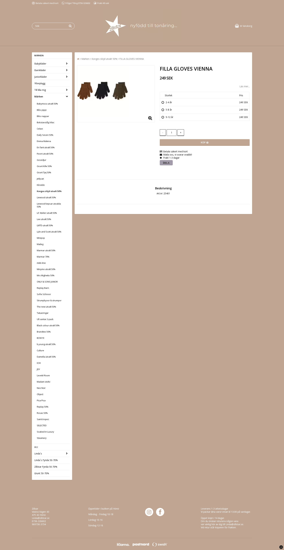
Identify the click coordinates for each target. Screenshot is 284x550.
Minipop (41, 237)
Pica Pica (41, 400)
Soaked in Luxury (45, 431)
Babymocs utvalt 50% (47, 103)
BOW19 (40, 337)
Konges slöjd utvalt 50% (49, 191)
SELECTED (42, 425)
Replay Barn (43, 287)
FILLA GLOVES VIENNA (131, 58)
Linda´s (38, 453)
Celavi (40, 128)
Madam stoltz (43, 381)
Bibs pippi (42, 109)
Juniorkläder (40, 76)
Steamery (42, 437)
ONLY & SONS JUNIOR (47, 281)
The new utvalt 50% (46, 306)
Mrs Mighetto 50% (45, 275)
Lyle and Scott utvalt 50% (49, 231)
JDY (38, 369)
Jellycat (40, 178)
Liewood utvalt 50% (46, 197)
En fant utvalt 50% (46, 147)
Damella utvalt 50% (46, 356)
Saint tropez (43, 419)
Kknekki (41, 184)
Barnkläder (40, 70)
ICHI (39, 362)
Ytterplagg (39, 83)
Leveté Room (43, 375)
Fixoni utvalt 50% (45, 153)
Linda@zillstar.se (40, 518)
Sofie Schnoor (44, 294)
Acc (36, 446)
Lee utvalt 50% (44, 219)
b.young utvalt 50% (46, 344)
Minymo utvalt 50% (46, 269)
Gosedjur (41, 159)
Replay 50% (42, 406)
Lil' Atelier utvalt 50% (47, 212)
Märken (38, 96)
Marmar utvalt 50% (46, 250)
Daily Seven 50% (45, 134)
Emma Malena (44, 141)
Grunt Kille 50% (44, 166)
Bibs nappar (43, 116)
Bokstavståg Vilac (45, 122)
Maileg (40, 244)
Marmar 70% (43, 256)
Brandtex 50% (44, 331)
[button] (243, 25)
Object (40, 394)
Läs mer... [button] (244, 86)
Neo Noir (41, 387)
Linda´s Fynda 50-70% (46, 460)
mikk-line (41, 262)
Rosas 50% (42, 412)
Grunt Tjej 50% (44, 172)
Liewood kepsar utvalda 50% (49, 205)
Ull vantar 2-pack (45, 319)
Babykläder (40, 63)
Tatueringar (42, 312)
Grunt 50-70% (41, 473)
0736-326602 (39, 521)
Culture (40, 350)
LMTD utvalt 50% (45, 225)
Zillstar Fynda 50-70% (45, 466)
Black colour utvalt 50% (48, 325)
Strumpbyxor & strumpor (49, 300)
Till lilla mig (40, 89)
